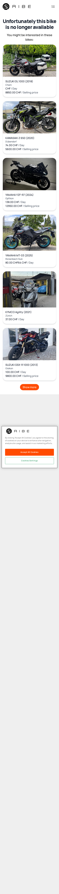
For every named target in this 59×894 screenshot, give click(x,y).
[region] (29, 447)
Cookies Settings (29, 460)
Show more (29, 387)
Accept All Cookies (29, 452)
